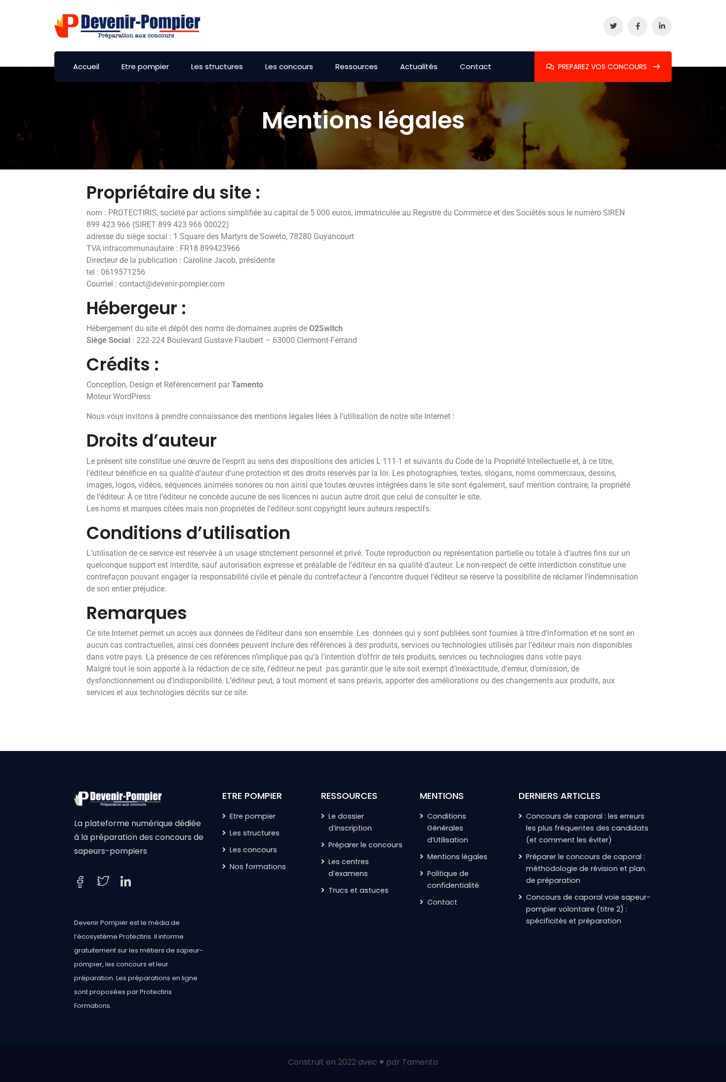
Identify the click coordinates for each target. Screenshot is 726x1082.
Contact (475, 66)
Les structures (217, 66)
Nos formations (258, 867)
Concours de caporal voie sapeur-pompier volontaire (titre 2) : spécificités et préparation (588, 909)
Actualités (419, 66)
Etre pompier (145, 66)
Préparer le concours (365, 845)
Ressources (356, 66)
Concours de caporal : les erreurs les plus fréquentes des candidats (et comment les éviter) (587, 828)
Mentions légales (457, 857)
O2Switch (326, 328)
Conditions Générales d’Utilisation (447, 828)
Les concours (289, 66)
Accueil (86, 66)
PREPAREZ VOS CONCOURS (603, 67)
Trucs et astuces (358, 890)
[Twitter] (103, 882)
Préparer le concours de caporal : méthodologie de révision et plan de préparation (585, 868)
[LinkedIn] (126, 882)
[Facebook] (80, 882)
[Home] (118, 798)
